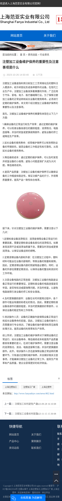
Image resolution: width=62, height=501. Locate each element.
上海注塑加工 (11, 387)
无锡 (57, 497)
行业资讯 (44, 54)
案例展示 (36, 441)
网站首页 (16, 35)
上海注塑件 (47, 387)
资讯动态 (32, 54)
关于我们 (36, 434)
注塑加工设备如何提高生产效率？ (28, 413)
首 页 (22, 54)
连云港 (52, 497)
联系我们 (36, 448)
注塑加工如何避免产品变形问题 (28, 404)
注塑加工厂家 (29, 387)
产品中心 (14, 441)
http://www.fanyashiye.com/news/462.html (34, 393)
